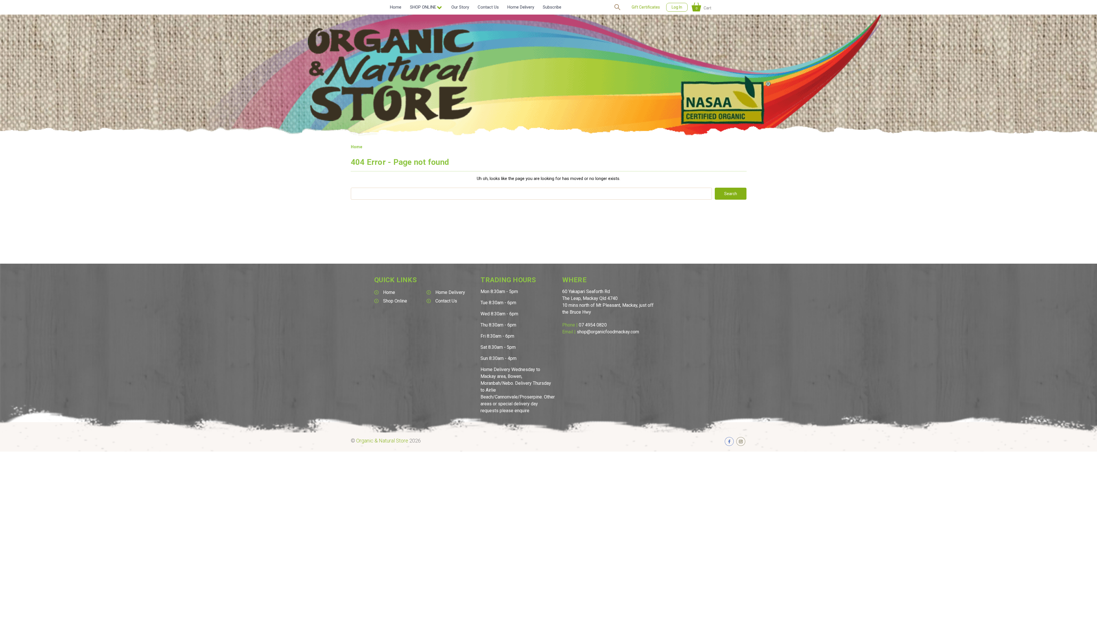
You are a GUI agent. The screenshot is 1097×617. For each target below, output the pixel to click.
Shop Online (395, 301)
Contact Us (488, 7)
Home (395, 7)
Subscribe (552, 7)
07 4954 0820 (593, 325)
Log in (677, 7)
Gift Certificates (646, 7)
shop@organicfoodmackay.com (608, 331)
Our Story (460, 7)
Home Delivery (520, 7)
